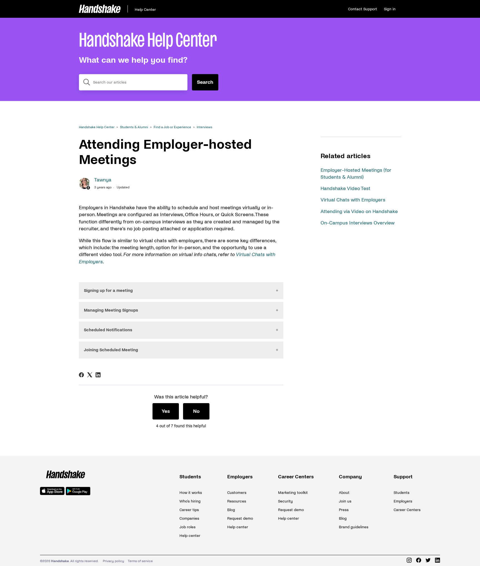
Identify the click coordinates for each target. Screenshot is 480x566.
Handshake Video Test (345, 188)
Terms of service (140, 561)
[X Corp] (89, 374)
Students (190, 476)
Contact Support (362, 9)
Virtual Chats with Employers (353, 200)
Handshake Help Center (96, 127)
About (344, 493)
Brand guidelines (353, 527)
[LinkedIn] (98, 374)
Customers (236, 493)
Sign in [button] (390, 9)
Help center (189, 536)
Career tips (189, 510)
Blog (231, 510)
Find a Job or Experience (172, 127)
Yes (166, 411)
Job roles (187, 527)
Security (285, 501)
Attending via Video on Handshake (359, 211)
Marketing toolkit (293, 493)
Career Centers (296, 476)
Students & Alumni (134, 127)
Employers (240, 476)
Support (403, 476)
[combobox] (133, 82)
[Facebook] (81, 374)
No (196, 411)
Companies (189, 518)
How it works (190, 493)
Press (344, 510)
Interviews (204, 127)
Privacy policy (113, 561)
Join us (345, 501)
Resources (236, 501)
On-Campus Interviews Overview (357, 223)
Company (350, 476)
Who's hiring (190, 501)
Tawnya (102, 180)
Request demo (240, 518)
